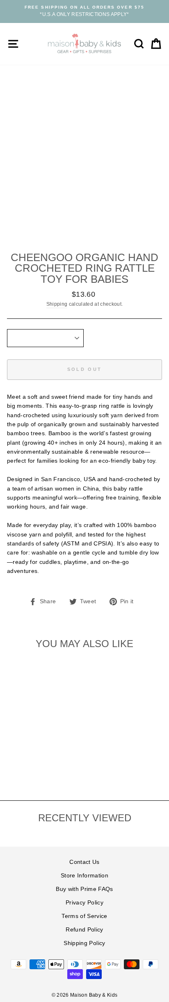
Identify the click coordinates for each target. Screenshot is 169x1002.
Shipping (57, 304)
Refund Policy (84, 930)
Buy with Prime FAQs (84, 889)
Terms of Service (84, 916)
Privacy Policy (84, 903)
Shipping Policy (84, 943)
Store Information (84, 875)
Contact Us (84, 862)
